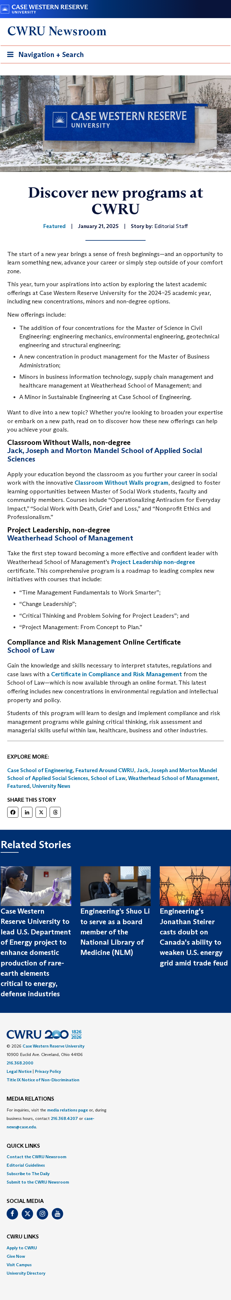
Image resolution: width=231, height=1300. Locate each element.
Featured (18, 786)
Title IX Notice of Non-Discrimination (43, 1080)
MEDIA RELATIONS (30, 1099)
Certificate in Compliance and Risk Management (116, 674)
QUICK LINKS (23, 1146)
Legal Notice (19, 1071)
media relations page (67, 1110)
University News (51, 786)
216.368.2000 (20, 1063)
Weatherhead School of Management (173, 778)
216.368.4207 (64, 1118)
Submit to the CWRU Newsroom (38, 1182)
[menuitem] (115, 1157)
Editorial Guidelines (26, 1165)
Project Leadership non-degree (153, 562)
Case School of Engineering (40, 770)
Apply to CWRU (22, 1248)
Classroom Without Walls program (121, 482)
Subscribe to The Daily (28, 1173)
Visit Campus (19, 1264)
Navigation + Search (43, 56)
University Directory (26, 1273)
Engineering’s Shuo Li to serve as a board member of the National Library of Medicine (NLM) (115, 932)
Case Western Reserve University (54, 1046)
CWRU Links (23, 1237)
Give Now (16, 1256)
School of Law (108, 778)
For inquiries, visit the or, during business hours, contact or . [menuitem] (56, 1118)
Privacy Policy (48, 1071)
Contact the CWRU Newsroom (36, 1156)
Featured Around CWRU (104, 770)
